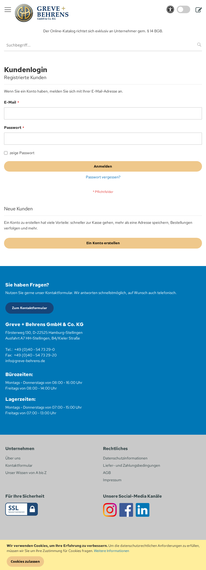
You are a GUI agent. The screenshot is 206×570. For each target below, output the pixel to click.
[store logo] (41, 13)
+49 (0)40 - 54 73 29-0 (34, 349)
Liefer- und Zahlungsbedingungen (131, 465)
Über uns (12, 458)
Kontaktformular (18, 465)
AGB (107, 472)
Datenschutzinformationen (125, 458)
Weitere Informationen (111, 550)
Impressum (112, 479)
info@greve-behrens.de (25, 360)
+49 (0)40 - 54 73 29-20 (35, 355)
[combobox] (103, 45)
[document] (104, 555)
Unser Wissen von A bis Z (25, 472)
